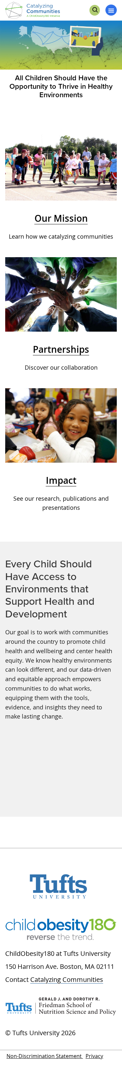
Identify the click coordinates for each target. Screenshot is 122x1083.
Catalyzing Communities (66, 979)
